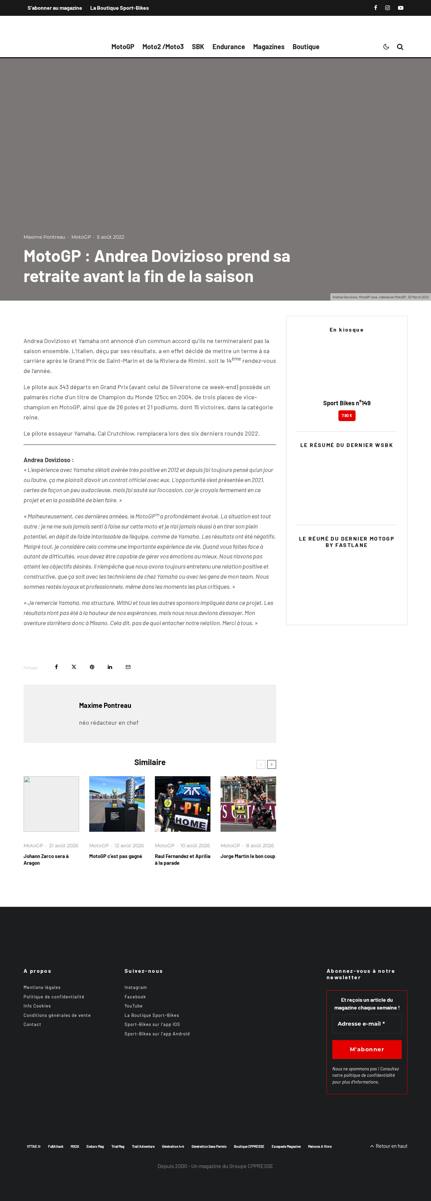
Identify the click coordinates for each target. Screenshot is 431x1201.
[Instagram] (387, 8)
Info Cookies (37, 1005)
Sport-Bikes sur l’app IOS (152, 1024)
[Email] (128, 667)
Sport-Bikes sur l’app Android (157, 1033)
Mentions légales (42, 987)
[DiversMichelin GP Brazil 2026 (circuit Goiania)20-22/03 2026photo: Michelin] (117, 804)
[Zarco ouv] (51, 804)
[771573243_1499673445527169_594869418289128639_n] (182, 804)
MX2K (75, 1146)
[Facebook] (375, 8)
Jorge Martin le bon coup (248, 856)
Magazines (269, 46)
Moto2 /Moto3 (163, 46)
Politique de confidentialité (54, 996)
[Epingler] (92, 667)
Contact (32, 1024)
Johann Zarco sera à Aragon (46, 859)
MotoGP (122, 46)
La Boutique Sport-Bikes (119, 7)
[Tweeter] (73, 667)
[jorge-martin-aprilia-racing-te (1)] (248, 804)
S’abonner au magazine (55, 7)
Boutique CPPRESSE (249, 1146)
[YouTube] (400, 8)
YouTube (134, 1005)
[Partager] (56, 667)
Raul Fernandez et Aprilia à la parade (182, 859)
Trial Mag (118, 1146)
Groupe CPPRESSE (251, 1166)
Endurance (228, 46)
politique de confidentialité (369, 1075)
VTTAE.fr (34, 1146)
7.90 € (347, 415)
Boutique (306, 46)
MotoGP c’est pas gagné (115, 856)
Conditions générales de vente (57, 1015)
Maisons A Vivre (320, 1146)
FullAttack (55, 1146)
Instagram (136, 987)
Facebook (135, 996)
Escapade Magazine (286, 1146)
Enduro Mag (95, 1146)
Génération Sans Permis (209, 1146)
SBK (198, 46)
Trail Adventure (143, 1146)
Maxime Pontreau (44, 237)
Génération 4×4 (173, 1146)
